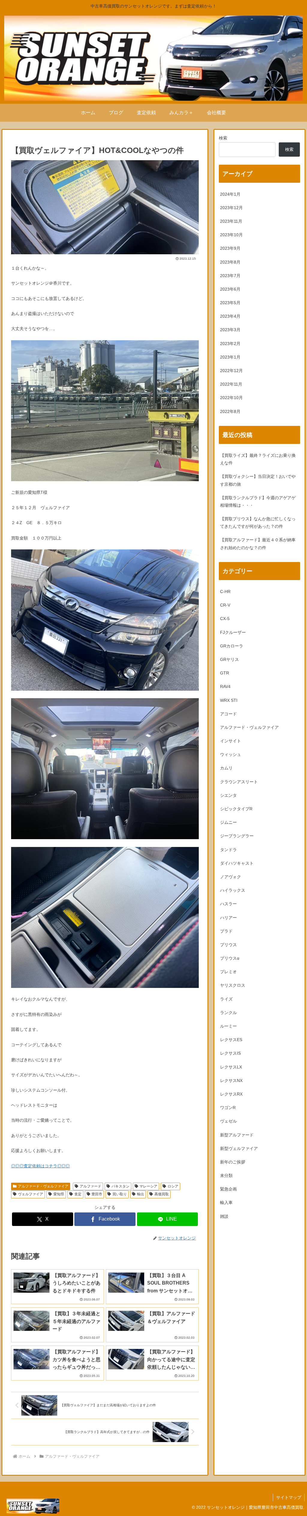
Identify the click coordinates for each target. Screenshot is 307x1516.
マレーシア (148, 1186)
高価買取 (161, 1194)
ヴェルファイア (30, 1194)
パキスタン (121, 1186)
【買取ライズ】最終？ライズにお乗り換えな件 (258, 459)
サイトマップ (288, 1497)
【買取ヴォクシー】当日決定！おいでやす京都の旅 (258, 480)
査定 (78, 1194)
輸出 (140, 1194)
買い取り (119, 1194)
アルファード (90, 1186)
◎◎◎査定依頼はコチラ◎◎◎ (40, 1165)
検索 (223, 138)
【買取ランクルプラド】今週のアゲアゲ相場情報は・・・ (258, 501)
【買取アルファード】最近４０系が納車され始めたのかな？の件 (258, 543)
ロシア (173, 1186)
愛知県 (58, 1194)
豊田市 (96, 1194)
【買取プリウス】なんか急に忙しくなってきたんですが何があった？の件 (258, 522)
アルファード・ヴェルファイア (43, 1186)
